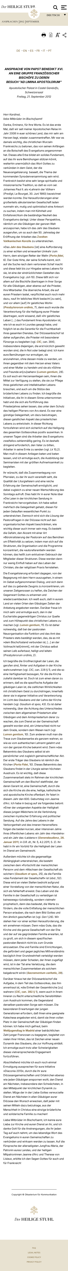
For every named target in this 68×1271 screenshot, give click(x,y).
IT (44, 50)
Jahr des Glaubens (22, 247)
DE (18, 50)
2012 (22, 21)
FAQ (34, 1248)
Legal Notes (34, 1252)
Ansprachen (10, 21)
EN (25, 50)
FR (38, 50)
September (32, 21)
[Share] (65, 36)
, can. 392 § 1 (26, 991)
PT (49, 50)
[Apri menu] (63, 7)
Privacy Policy (34, 1262)
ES (31, 50)
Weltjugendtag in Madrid (18, 1030)
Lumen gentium (48, 372)
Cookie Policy (34, 1257)
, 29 (44, 972)
